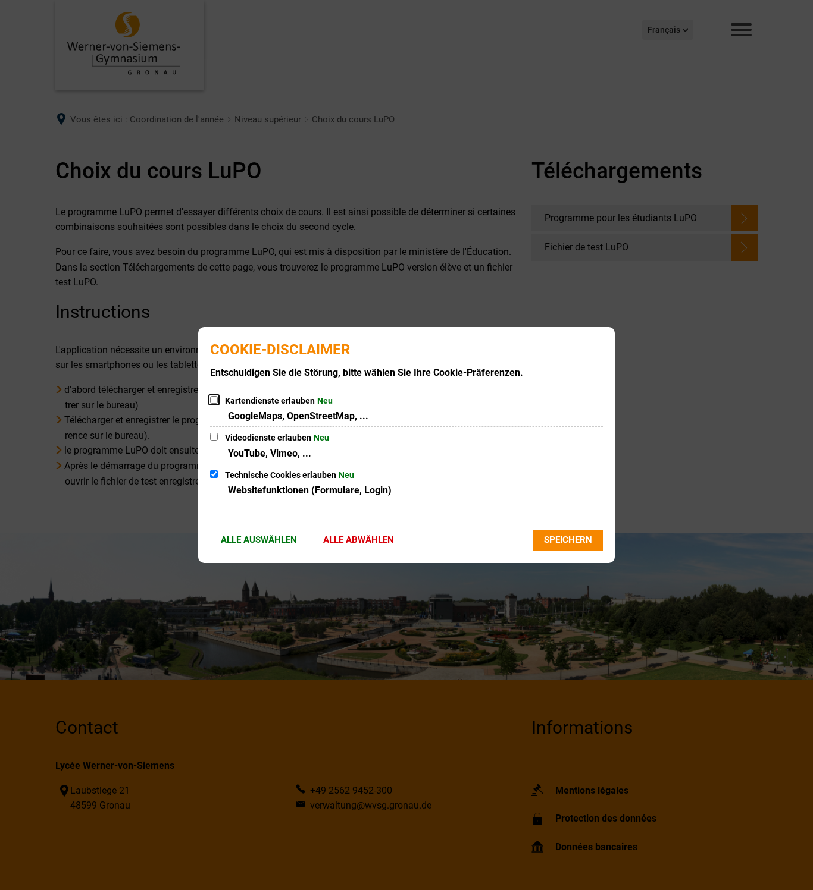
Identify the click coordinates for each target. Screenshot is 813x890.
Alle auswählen (259, 539)
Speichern (568, 539)
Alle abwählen (358, 539)
